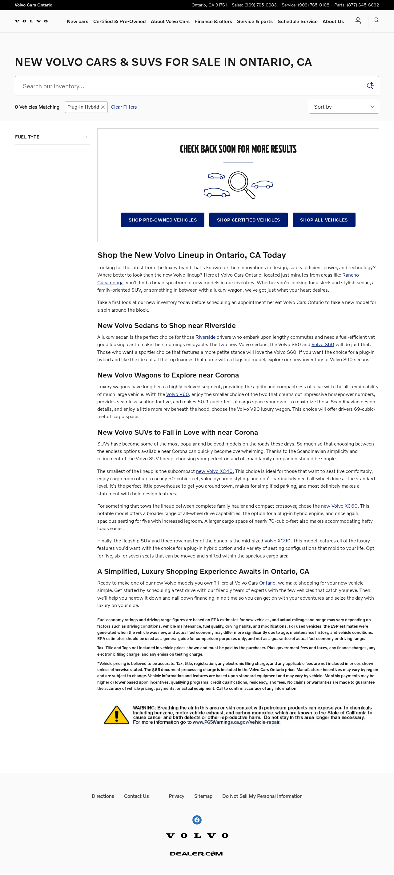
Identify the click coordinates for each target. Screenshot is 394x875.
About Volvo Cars (170, 21)
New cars (77, 21)
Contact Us (136, 796)
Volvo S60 (323, 344)
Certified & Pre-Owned (119, 21)
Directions (103, 796)
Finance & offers (213, 21)
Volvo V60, (178, 394)
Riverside (206, 337)
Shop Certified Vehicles (248, 219)
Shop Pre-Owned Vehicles (163, 219)
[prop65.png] (238, 714)
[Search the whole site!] (376, 20)
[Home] (31, 21)
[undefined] (238, 713)
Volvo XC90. (278, 540)
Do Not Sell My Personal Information (262, 796)
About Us (333, 21)
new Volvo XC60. (340, 506)
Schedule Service (298, 21)
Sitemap (203, 796)
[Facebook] (197, 814)
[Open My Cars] (356, 21)
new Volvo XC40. (215, 471)
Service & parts (255, 21)
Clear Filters (124, 107)
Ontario (267, 582)
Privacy (176, 796)
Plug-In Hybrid (83, 107)
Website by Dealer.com (197, 853)
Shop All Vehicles (324, 219)
